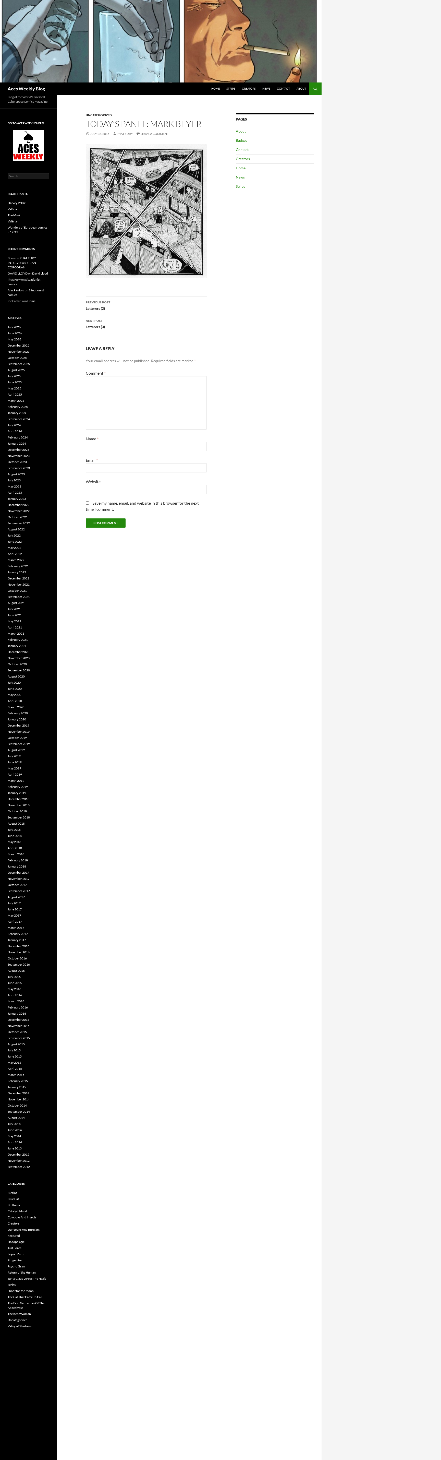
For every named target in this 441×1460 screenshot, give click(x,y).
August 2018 (16, 823)
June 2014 (15, 1130)
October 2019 (17, 738)
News (266, 88)
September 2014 (19, 1111)
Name (92, 438)
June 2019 (15, 762)
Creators (249, 88)
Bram (11, 258)
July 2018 (14, 830)
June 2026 (15, 333)
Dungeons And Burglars (24, 1229)
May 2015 (14, 1062)
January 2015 (17, 1087)
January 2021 (17, 646)
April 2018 (15, 848)
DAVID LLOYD (18, 273)
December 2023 (18, 450)
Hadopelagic (16, 1242)
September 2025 (19, 364)
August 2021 (16, 603)
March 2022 (16, 560)
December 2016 (18, 946)
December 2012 (18, 1154)
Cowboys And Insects (22, 1217)
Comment (96, 373)
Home (215, 88)
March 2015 (16, 1075)
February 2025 (18, 407)
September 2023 (19, 468)
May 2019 (14, 768)
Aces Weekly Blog (26, 88)
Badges (241, 140)
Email (92, 460)
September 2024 (19, 419)
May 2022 (14, 548)
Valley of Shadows (19, 1326)
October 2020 (17, 664)
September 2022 (19, 523)
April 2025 (15, 394)
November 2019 (19, 731)
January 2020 (17, 719)
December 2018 (18, 799)
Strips (230, 88)
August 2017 (16, 897)
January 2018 (17, 866)
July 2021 (14, 609)
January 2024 (17, 443)
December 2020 (18, 652)
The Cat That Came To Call (25, 1297)
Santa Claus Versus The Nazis (27, 1278)
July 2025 (14, 376)
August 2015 (16, 1044)
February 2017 (18, 934)
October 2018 (17, 811)
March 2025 (16, 400)
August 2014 (16, 1118)
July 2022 (14, 535)
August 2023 (16, 474)
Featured (14, 1236)
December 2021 (18, 578)
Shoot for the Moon (21, 1291)
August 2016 (16, 970)
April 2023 (15, 492)
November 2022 (19, 511)
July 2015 (14, 1050)
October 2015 (17, 1032)
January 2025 (17, 413)
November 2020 (19, 658)
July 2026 (14, 327)
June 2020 (15, 689)
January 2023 (17, 499)
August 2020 (16, 676)
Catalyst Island (17, 1211)
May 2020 (14, 695)
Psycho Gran (16, 1266)
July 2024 (14, 425)
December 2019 (18, 725)
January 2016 (17, 1013)
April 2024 (15, 431)
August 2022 (16, 529)
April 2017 (15, 921)
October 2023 (17, 462)
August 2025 (16, 370)
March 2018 (16, 854)
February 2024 (18, 437)
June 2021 (15, 615)
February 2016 (18, 1007)
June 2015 (15, 1056)
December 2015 (18, 1020)
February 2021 (18, 640)
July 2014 (14, 1124)
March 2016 (16, 1001)
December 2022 (18, 505)
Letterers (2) (98, 305)
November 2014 (19, 1099)
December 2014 (18, 1093)
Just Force (14, 1248)
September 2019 (19, 744)
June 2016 (15, 983)
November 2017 (19, 879)
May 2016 (14, 989)
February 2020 (18, 713)
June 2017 (15, 909)
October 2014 (17, 1105)
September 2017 (19, 891)
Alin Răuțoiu (16, 290)
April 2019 (15, 774)
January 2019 (17, 793)
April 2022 (15, 554)
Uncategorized (99, 115)
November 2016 (19, 952)
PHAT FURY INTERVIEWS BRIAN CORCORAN (22, 262)
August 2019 (16, 750)
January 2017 (17, 940)
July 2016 (14, 977)
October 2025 (17, 358)
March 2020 (16, 707)
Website (93, 481)
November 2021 (19, 584)
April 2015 (15, 1069)
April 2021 (15, 627)
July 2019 (14, 756)
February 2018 (18, 860)
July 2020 (14, 682)
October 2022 (17, 517)
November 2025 (19, 351)
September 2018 (19, 817)
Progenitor (15, 1260)
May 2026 (14, 339)
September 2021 (19, 597)
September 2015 (19, 1038)
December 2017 (18, 872)
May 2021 (14, 621)
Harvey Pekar (17, 203)
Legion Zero (15, 1254)
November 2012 (19, 1160)
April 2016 (15, 995)
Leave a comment (155, 134)
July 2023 (14, 480)
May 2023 (14, 486)
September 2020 (19, 670)
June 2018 (15, 836)
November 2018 (19, 805)
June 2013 (15, 1148)
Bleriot (12, 1193)
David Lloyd (40, 273)
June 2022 (15, 541)
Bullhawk (14, 1205)
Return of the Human (22, 1272)
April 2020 (15, 701)
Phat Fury (125, 134)
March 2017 (16, 928)
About (301, 88)
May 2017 (14, 915)
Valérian (13, 209)
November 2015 (19, 1026)
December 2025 (18, 345)
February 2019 (18, 787)
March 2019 (16, 780)
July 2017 (14, 903)
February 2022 (18, 566)
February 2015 (18, 1081)
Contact (283, 88)
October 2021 (17, 590)
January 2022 (17, 572)
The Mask (14, 215)
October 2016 (17, 958)
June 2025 (15, 382)
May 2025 (14, 388)
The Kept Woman (19, 1314)
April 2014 (15, 1142)
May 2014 (14, 1136)
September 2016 (19, 964)
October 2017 (17, 885)
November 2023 (19, 456)
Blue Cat (13, 1199)
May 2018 (14, 842)
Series (12, 1285)
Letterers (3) (95, 324)
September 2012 (19, 1167)
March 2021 (16, 633)
